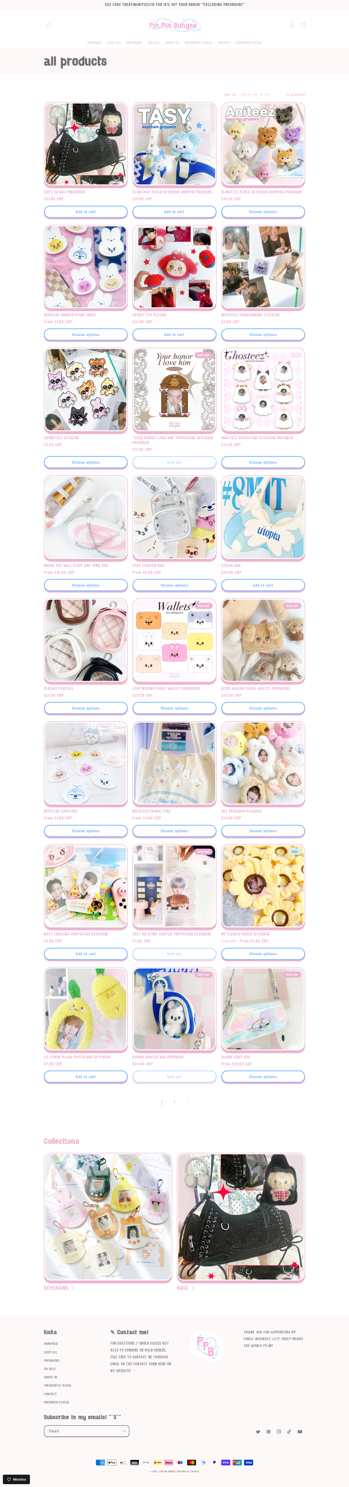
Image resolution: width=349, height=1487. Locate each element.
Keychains (56, 1288)
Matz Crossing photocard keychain (76, 934)
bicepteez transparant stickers (250, 315)
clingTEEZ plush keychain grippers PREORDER (261, 192)
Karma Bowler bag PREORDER (158, 1057)
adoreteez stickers (61, 438)
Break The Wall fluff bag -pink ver (76, 566)
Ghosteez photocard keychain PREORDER (257, 438)
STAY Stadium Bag (148, 566)
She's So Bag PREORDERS (65, 192)
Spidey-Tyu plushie (149, 315)
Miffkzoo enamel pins (151, 811)
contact (50, 1394)
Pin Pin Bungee (167, 1471)
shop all (50, 1352)
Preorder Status (56, 1402)
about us (51, 1377)
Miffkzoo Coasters (61, 811)
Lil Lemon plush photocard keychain (77, 1057)
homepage (51, 1344)
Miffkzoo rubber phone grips (70, 315)
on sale (50, 1369)
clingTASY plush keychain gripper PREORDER (172, 192)
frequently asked (57, 1385)
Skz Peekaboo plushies (241, 811)
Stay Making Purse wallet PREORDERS (166, 689)
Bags (183, 1288)
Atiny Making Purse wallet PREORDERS (255, 689)
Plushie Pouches (58, 689)
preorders (52, 1360)
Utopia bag (231, 566)
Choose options (263, 211)
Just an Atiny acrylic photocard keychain (171, 934)
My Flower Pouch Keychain (245, 934)
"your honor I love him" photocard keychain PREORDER (172, 440)
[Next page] (187, 1102)
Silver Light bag (235, 1057)
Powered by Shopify (188, 1471)
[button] (49, 25)
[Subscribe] (123, 1431)
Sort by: (230, 94)
